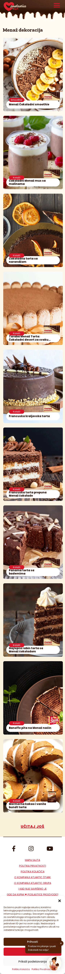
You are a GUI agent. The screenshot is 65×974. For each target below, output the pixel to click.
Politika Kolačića (21, 969)
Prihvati (32, 942)
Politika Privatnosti (32, 866)
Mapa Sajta (32, 860)
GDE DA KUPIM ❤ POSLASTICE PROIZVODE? (32, 894)
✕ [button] (61, 943)
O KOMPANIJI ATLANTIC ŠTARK (32, 877)
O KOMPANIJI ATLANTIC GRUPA (32, 883)
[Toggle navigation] (57, 6)
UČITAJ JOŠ (32, 826)
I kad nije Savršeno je (32, 889)
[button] (59, 900)
